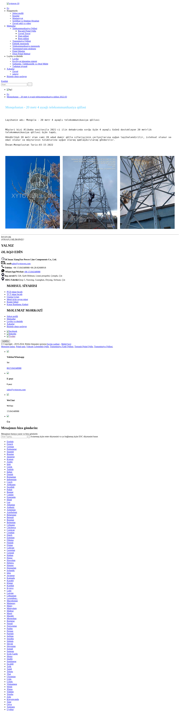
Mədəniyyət (17, 18)
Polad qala (20, 346)
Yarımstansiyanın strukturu (24, 48)
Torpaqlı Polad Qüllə (83, 346)
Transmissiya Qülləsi (21, 41)
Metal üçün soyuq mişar (17, 299)
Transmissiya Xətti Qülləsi (61, 346)
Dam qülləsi (23, 36)
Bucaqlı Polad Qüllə (27, 31)
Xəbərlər (10, 69)
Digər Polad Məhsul (21, 54)
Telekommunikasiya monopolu (26, 46)
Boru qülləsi (23, 38)
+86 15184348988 (32, 272)
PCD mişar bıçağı (14, 292)
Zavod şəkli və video (21, 23)
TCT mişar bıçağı (14, 294)
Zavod (15, 71)
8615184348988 (14, 368)
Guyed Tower (24, 33)
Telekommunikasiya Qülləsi (24, 28)
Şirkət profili (17, 13)
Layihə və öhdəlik (15, 321)
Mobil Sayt (66, 344)
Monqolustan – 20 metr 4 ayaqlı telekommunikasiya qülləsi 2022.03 (37, 97)
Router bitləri (12, 302)
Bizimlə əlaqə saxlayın (17, 76)
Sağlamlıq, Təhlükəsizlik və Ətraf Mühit (30, 64)
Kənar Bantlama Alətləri (17, 304)
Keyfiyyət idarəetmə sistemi (24, 61)
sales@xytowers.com (21, 263)
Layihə (15, 59)
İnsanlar (15, 16)
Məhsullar (11, 26)
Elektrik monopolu (20, 43)
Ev (8, 8)
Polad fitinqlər (18, 51)
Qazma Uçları (13, 297)
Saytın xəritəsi (53, 344)
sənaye (15, 74)
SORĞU (5, 341)
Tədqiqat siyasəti (19, 66)
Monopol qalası (8, 346)
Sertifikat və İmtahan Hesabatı (25, 21)
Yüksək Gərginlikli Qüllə (37, 346)
